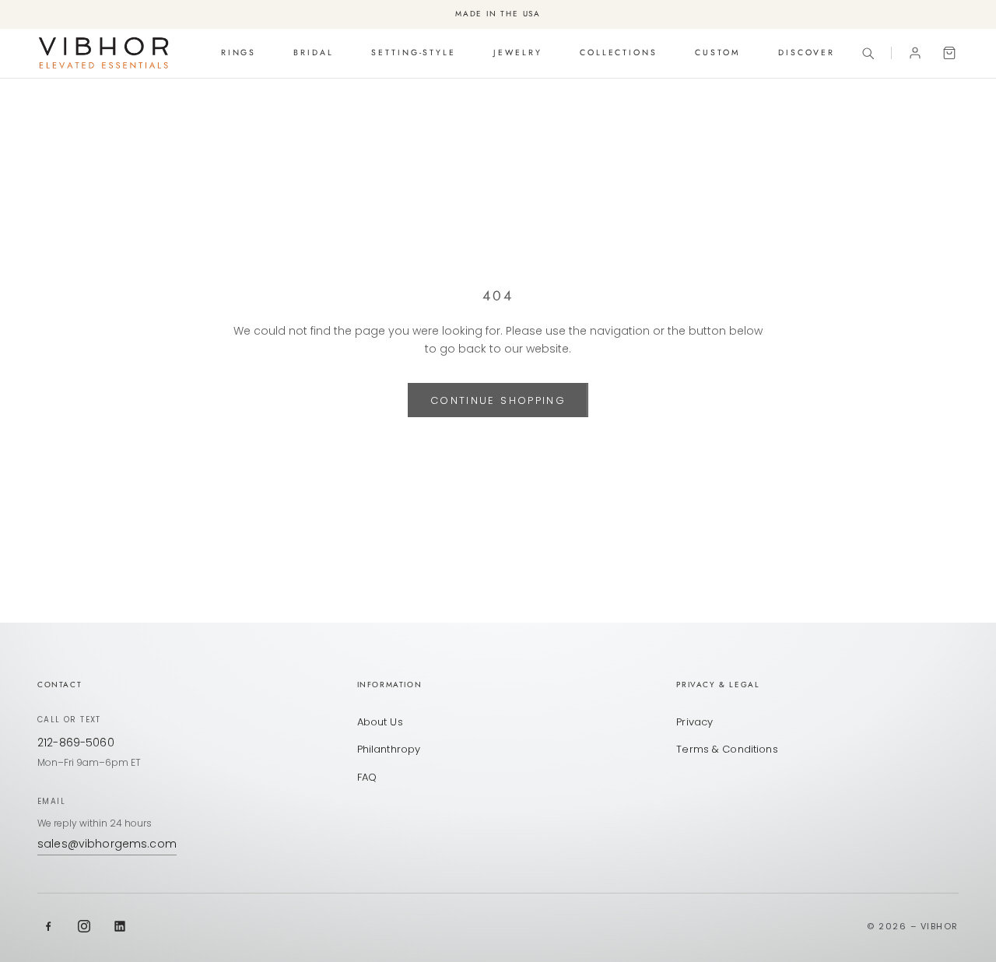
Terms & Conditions (726, 749)
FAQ (367, 777)
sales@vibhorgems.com (107, 843)
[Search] (867, 52)
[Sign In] (915, 52)
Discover (807, 52)
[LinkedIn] (120, 926)
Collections (619, 52)
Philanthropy (389, 749)
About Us (380, 721)
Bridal (313, 52)
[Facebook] (48, 926)
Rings (239, 52)
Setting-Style (413, 52)
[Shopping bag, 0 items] (949, 52)
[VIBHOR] (103, 53)
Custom (718, 52)
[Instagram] (84, 926)
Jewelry (517, 52)
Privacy (694, 721)
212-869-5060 (75, 742)
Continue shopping (498, 400)
